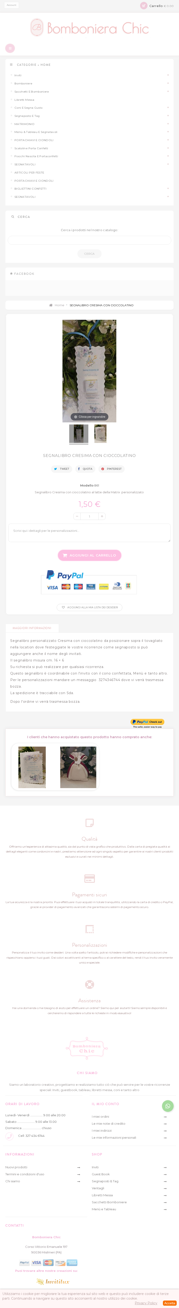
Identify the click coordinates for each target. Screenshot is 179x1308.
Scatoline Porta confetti (31, 148)
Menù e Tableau (104, 1209)
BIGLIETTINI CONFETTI (30, 188)
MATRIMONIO (24, 124)
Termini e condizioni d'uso (24, 1174)
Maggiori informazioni (32, 628)
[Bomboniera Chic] (89, 27)
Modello (86, 485)
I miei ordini (100, 1116)
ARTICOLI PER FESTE (29, 172)
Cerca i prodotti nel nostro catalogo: (89, 230)
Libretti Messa (24, 99)
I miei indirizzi (102, 1130)
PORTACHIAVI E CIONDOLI (34, 180)
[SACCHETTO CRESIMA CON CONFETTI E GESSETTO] (78, 765)
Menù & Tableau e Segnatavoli (36, 132)
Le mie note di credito (108, 1123)
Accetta (169, 1303)
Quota (87, 468)
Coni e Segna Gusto (28, 107)
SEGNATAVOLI (24, 164)
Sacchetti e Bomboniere (31, 91)
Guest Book (101, 1174)
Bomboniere (23, 83)
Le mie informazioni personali (114, 1137)
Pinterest (114, 468)
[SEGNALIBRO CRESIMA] (78, 434)
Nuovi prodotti (16, 1167)
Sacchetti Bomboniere (109, 1202)
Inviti (17, 75)
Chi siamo (12, 1181)
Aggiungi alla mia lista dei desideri (92, 607)
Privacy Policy (146, 1303)
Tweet (64, 468)
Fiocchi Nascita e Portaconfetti (36, 156)
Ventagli (98, 1188)
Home (59, 305)
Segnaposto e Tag (27, 116)
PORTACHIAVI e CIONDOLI (34, 140)
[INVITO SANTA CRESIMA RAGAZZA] (32, 765)
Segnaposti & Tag (105, 1181)
